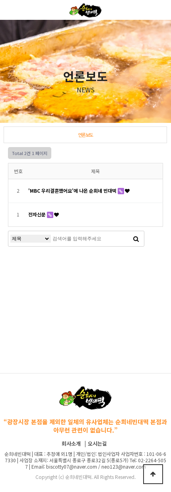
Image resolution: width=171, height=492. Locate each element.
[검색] (136, 238)
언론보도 (85, 134)
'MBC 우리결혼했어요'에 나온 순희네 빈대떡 (73, 190)
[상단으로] (153, 474)
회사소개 (71, 443)
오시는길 (97, 443)
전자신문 (37, 214)
